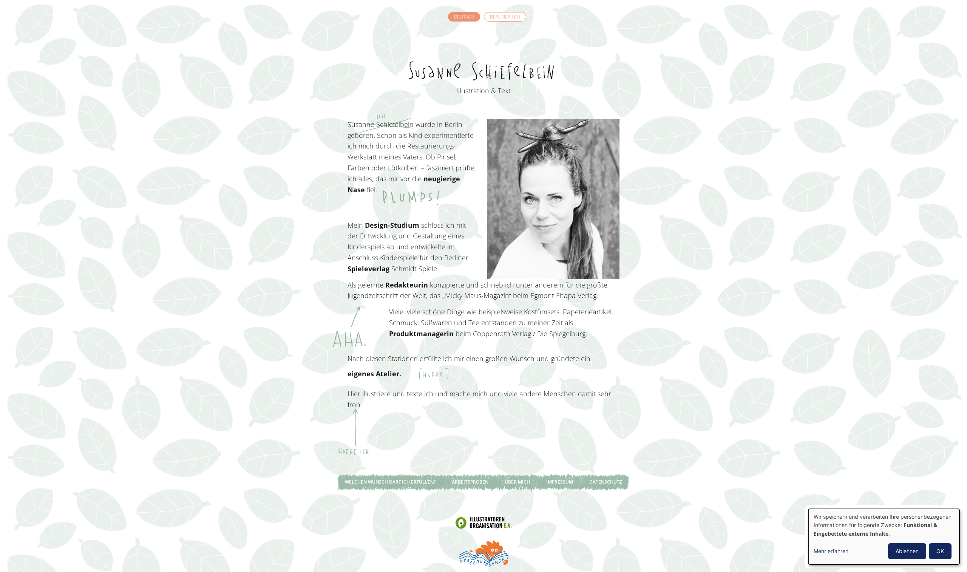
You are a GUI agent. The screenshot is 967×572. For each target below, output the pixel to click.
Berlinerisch (505, 17)
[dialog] (883, 536)
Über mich (517, 482)
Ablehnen (907, 551)
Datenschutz (605, 482)
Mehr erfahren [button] (831, 551)
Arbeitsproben (470, 482)
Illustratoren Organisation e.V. (483, 522)
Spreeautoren (483, 553)
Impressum (559, 482)
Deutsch (464, 17)
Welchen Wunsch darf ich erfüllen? (390, 482)
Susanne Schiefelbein (483, 57)
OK (940, 551)
